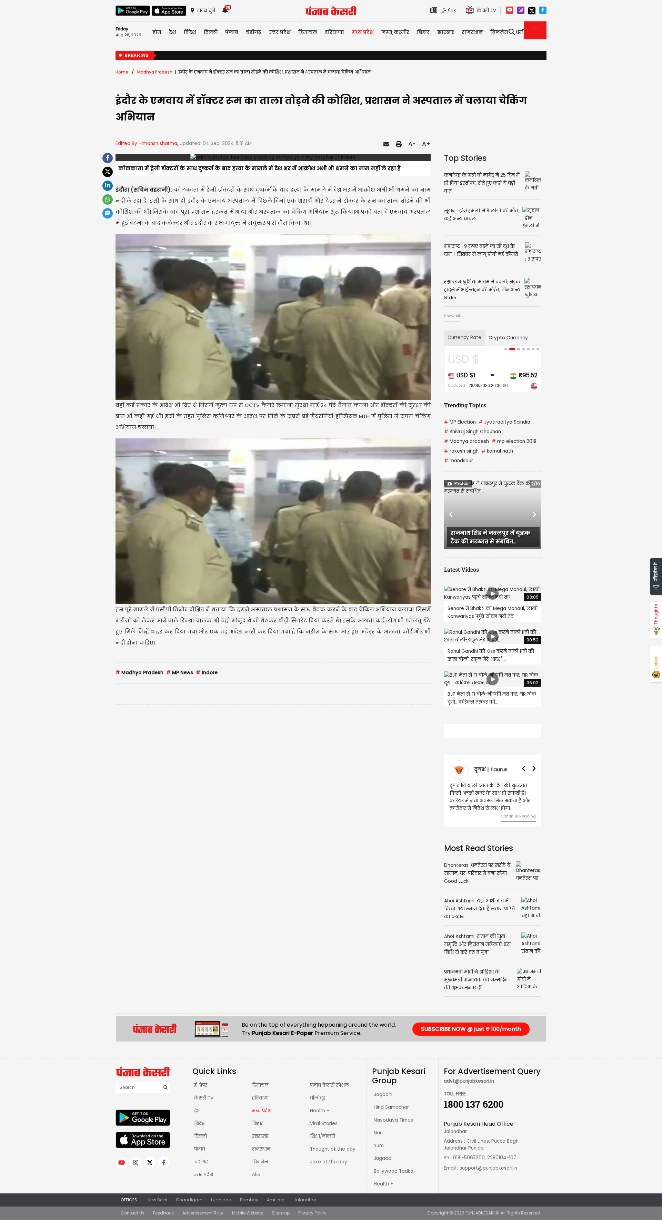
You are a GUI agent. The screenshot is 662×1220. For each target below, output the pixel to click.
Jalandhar (304, 1200)
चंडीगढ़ (201, 1162)
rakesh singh (461, 451)
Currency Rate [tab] (464, 337)
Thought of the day (332, 1149)
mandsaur (458, 460)
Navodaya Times (393, 1120)
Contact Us (132, 1213)
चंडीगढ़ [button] (253, 32)
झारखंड (445, 32)
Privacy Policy (312, 1213)
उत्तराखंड (260, 1136)
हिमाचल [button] (307, 32)
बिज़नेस (260, 1162)
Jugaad (382, 1158)
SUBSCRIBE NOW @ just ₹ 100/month (471, 1029)
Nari (378, 1133)
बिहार (423, 32)
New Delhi (157, 1200)
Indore (207, 672)
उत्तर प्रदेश (280, 32)
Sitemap (281, 1213)
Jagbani (383, 1094)
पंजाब (199, 1149)
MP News (179, 672)
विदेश (199, 1123)
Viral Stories (324, 1123)
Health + (320, 1110)
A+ (426, 144)
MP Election (460, 422)
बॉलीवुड (317, 1098)
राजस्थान (261, 1149)
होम (156, 32)
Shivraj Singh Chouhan (472, 431)
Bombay (249, 1200)
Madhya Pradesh (154, 72)
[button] (451, 514)
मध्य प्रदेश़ (363, 32)
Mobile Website (247, 1213)
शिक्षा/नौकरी (322, 1136)
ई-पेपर (200, 1085)
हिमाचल (260, 1085)
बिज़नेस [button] (499, 32)
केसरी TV (203, 1098)
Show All (452, 316)
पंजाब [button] (231, 32)
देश (197, 1110)
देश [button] (172, 32)
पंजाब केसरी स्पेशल (329, 1085)
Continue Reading (518, 816)
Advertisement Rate (202, 1213)
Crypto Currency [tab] (508, 338)
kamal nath (497, 451)
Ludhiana (221, 1200)
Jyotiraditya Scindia (504, 422)
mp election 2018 (514, 441)
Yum (379, 1145)
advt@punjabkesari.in (469, 1081)
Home (122, 72)
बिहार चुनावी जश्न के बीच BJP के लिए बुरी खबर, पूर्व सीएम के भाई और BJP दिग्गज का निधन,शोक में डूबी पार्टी (457, 56)
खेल (256, 1174)
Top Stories (465, 158)
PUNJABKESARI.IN (482, 1213)
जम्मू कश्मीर (395, 32)
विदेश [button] (190, 32)
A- (411, 144)
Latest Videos (461, 569)
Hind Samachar (391, 1107)
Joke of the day (328, 1162)
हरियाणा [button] (334, 32)
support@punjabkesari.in (488, 1168)
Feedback (163, 1213)
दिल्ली (211, 32)
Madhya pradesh (466, 441)
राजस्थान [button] (472, 32)
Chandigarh (189, 1200)
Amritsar (276, 1200)
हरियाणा (260, 1098)
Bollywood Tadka (393, 1171)
